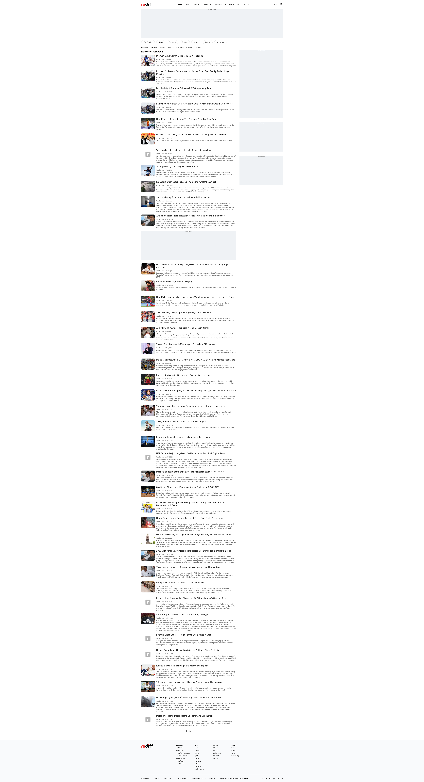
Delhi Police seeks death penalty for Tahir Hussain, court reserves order (190, 472)
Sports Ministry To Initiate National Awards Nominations (183, 197)
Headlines (145, 47)
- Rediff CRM (180, 761)
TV (238, 4)
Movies (196, 42)
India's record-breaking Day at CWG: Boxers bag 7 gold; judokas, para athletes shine (196, 390)
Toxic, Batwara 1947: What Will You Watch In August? (182, 421)
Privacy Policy (168, 778)
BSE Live (215, 748)
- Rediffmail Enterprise (183, 753)
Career (233, 753)
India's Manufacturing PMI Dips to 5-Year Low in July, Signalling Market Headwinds (195, 360)
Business (172, 42)
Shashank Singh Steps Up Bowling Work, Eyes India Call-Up (184, 312)
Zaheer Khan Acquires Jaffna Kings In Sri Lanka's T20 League (185, 344)
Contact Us (211, 778)
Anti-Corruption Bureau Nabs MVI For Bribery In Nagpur (182, 614)
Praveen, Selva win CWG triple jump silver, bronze (179, 56)
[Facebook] (270, 779)
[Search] (275, 4)
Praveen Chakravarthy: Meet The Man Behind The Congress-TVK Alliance (191, 134)
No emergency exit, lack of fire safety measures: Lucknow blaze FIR (188, 697)
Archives (198, 47)
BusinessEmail (220, 4)
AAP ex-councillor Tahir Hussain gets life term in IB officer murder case (190, 215)
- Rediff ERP (179, 764)
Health (233, 748)
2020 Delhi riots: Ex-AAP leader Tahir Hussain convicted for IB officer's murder (194, 551)
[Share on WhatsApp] (262, 779)
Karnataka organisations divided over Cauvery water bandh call (186, 182)
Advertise (156, 778)
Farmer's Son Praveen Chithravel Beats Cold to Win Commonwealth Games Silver (194, 103)
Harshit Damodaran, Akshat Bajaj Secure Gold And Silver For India (187, 650)
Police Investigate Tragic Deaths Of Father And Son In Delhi (184, 716)
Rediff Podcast (199, 769)
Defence (154, 47)
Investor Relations (197, 778)
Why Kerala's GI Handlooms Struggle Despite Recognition (183, 150)
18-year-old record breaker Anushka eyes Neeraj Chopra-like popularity (189, 682)
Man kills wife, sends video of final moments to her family (183, 437)
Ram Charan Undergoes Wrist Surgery (174, 281)
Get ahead (220, 42)
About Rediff (145, 778)
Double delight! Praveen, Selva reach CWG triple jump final (183, 88)
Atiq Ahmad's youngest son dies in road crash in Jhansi (182, 328)
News (195, 4)
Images (162, 47)
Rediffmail (179, 748)
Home (180, 4)
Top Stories (148, 42)
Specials (189, 47)
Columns (170, 47)
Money (206, 4)
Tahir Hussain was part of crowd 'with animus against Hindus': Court (189, 567)
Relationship (235, 756)
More (245, 4)
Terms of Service (182, 778)
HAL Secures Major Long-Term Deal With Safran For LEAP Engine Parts (190, 453)
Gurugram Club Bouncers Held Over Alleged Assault (180, 582)
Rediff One (179, 750)
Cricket (184, 42)
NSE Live (215, 750)
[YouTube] (278, 779)
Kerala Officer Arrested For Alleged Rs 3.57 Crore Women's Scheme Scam (191, 598)
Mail (187, 4)
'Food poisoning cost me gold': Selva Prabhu (177, 166)
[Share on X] (266, 779)
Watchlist (216, 756)
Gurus (231, 4)
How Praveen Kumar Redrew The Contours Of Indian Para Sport (187, 119)
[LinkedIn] (282, 779)
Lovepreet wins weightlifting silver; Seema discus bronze (183, 375)
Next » (188, 731)
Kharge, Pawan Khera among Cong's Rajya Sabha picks (182, 665)
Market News (217, 753)
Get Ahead (198, 761)
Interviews (180, 47)
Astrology (198, 766)
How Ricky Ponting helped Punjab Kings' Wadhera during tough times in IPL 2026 (195, 297)
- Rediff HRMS (180, 758)
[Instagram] (274, 779)
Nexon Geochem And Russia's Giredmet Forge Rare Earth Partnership (189, 518)
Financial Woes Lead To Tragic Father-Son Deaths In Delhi (183, 635)
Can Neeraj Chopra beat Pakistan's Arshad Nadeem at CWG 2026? (187, 487)
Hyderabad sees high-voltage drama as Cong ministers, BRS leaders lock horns (194, 534)
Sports (207, 42)
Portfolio (215, 758)
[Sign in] (281, 4)
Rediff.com (227, 778)
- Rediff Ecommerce (182, 756)
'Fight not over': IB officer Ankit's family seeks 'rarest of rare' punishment (191, 406)
